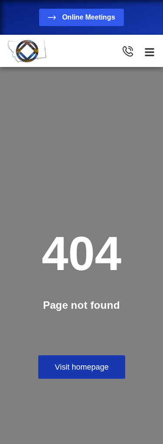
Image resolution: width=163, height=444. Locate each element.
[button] (149, 52)
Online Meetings (88, 17)
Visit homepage (82, 367)
